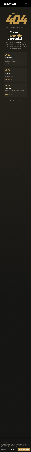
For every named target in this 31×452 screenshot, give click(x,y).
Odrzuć (12, 449)
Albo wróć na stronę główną (16, 100)
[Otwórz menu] (25, 3)
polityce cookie (10, 446)
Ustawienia (4, 449)
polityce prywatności (19, 446)
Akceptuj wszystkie (24, 449)
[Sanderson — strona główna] (10, 3)
